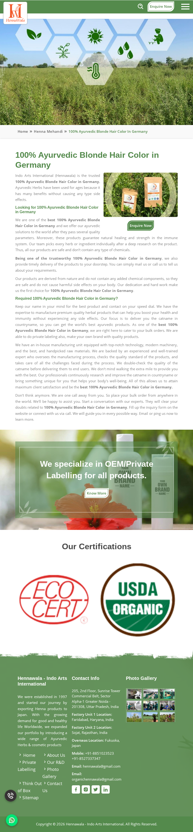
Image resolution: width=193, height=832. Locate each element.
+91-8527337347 (86, 758)
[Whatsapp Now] (12, 820)
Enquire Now (161, 6)
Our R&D (55, 762)
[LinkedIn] (105, 789)
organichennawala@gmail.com (96, 779)
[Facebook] (76, 789)
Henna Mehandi (48, 131)
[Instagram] (86, 789)
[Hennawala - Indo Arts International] (15, 13)
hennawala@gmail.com (102, 766)
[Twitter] (96, 789)
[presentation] (24, 595)
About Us (56, 755)
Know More (96, 493)
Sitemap (30, 797)
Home (23, 131)
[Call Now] (10, 801)
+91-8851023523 (99, 753)
